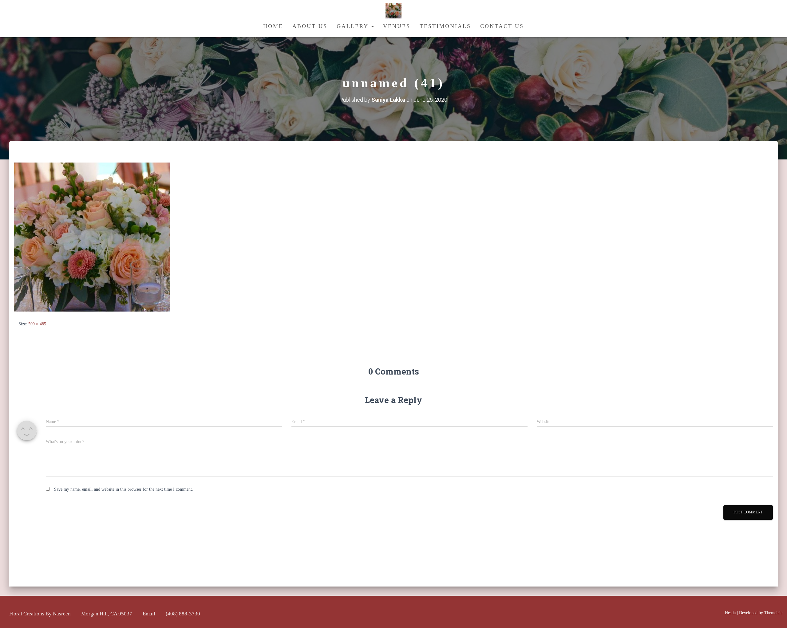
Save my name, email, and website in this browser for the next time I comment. (123, 489)
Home (273, 26)
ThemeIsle (773, 612)
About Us (309, 26)
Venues (396, 26)
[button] (372, 26)
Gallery (354, 26)
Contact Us (502, 26)
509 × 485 (37, 324)
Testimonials (445, 26)
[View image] (92, 236)
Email (149, 614)
